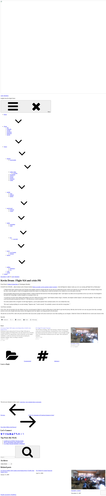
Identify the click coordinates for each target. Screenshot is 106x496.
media (8, 223)
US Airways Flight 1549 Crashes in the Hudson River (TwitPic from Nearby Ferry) (17, 471)
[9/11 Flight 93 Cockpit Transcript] (53, 333)
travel (8, 251)
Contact (6, 274)
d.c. (11, 270)
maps (11, 225)
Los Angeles (13, 252)
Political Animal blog (13, 284)
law (11, 237)
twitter (11, 180)
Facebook (9, 132)
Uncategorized (27, 361)
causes (11, 211)
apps (11, 193)
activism (12, 209)
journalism (12, 224)
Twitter (8, 130)
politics (8, 267)
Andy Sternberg (4, 95)
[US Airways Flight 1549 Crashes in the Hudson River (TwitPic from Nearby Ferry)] (18, 334)
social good (9, 208)
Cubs (8, 271)
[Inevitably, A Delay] (87, 335)
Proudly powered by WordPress (8, 494)
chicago (12, 253)
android (12, 195)
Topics (5, 146)
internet (8, 158)
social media (13, 160)
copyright (15, 239)
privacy (12, 176)
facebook (12, 179)
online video (13, 172)
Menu (49, 111)
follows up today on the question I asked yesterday (45, 287)
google (11, 177)
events (8, 272)
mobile (8, 192)
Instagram (9, 133)
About (5, 126)
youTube (15, 173)
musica (8, 255)
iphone (11, 196)
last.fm (8, 134)
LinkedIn (9, 129)
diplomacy (12, 268)
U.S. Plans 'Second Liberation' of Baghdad (14, 443)
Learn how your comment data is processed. (30, 402)
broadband (12, 174)
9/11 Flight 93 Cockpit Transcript (44, 470)
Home (5, 114)
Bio (8, 127)
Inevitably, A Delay (75, 343)
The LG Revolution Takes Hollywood (13, 442)
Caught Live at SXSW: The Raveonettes (14, 441)
